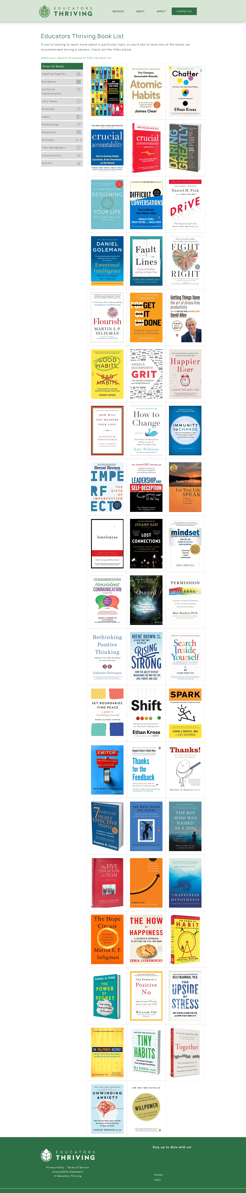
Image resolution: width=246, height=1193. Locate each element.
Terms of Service (78, 1167)
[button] (118, 11)
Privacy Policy (56, 1167)
